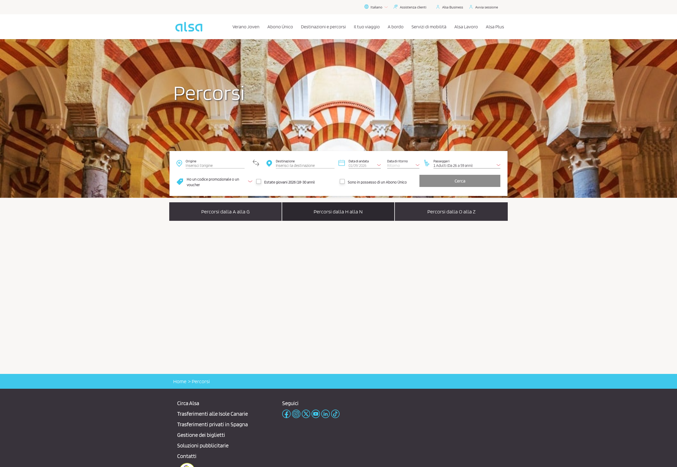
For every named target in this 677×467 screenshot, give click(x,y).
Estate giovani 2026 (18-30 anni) (289, 182)
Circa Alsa (188, 403)
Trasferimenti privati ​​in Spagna (212, 424)
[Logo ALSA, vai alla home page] (189, 26)
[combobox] (215, 162)
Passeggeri (441, 161)
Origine (191, 161)
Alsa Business (452, 7)
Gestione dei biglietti (201, 435)
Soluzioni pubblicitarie (202, 445)
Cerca (460, 181)
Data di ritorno (397, 161)
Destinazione (285, 161)
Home (179, 381)
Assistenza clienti (413, 7)
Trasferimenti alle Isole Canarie (212, 413)
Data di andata (359, 161)
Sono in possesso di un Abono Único (377, 182)
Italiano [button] (376, 7)
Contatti (186, 456)
